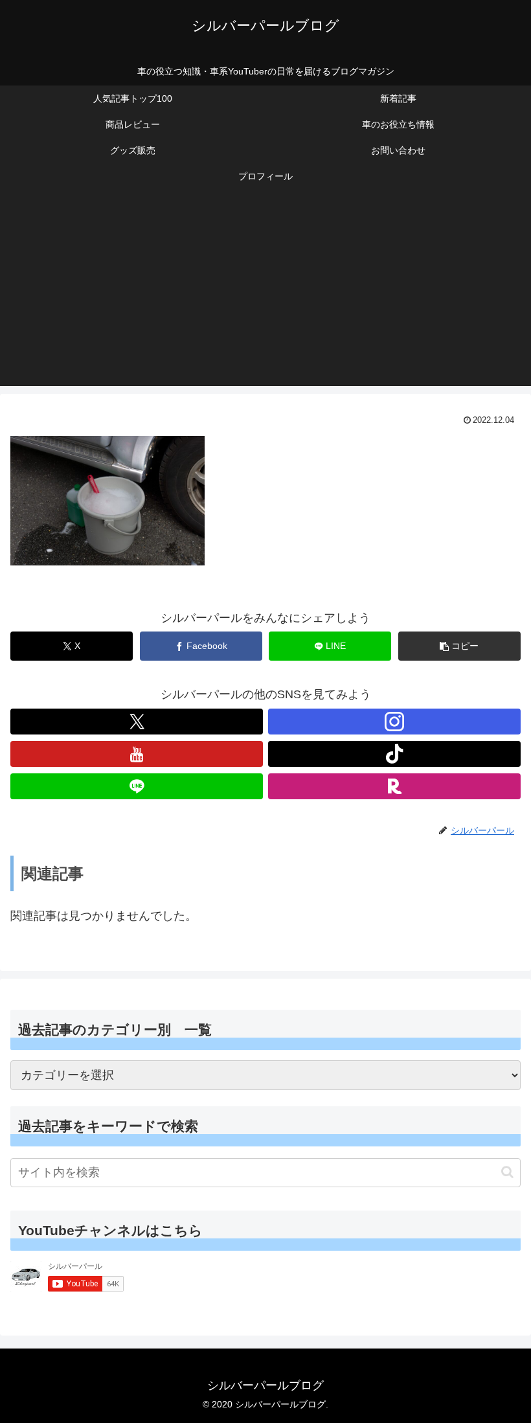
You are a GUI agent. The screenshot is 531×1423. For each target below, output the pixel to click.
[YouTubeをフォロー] (136, 754)
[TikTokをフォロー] (394, 754)
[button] (459, 646)
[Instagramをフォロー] (394, 721)
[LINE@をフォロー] (136, 786)
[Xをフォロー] (136, 721)
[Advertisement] (265, 295)
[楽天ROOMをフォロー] (394, 786)
